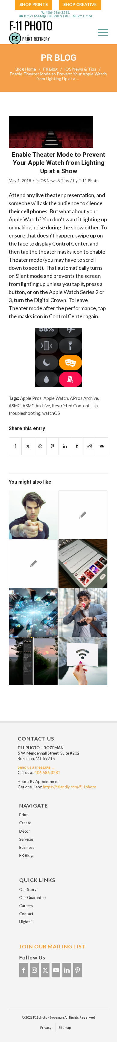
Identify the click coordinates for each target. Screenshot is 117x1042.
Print (23, 814)
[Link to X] (45, 970)
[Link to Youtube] (56, 970)
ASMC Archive (36, 405)
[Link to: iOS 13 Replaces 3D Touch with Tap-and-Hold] (33, 514)
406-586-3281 (58, 12)
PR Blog (58, 57)
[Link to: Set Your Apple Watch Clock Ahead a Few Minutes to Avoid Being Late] (82, 612)
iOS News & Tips (54, 180)
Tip (95, 405)
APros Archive (84, 398)
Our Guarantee (32, 897)
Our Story (28, 889)
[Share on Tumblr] (77, 446)
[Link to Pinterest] (77, 970)
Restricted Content (71, 405)
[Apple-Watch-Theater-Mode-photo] (51, 132)
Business (26, 847)
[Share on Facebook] (15, 446)
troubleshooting (24, 413)
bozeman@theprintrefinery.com (58, 16)
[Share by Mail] (102, 446)
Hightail (25, 921)
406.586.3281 (47, 772)
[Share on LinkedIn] (65, 446)
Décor (24, 831)
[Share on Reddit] (89, 446)
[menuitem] (33, 4)
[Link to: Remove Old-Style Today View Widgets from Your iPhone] (82, 563)
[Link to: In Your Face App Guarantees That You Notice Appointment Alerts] (82, 514)
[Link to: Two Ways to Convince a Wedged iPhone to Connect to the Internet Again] (82, 661)
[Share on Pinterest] (52, 446)
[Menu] (100, 32)
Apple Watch (56, 398)
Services (26, 839)
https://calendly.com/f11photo (69, 786)
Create (25, 822)
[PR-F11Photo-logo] (45, 32)
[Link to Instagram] (34, 970)
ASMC (15, 405)
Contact (26, 913)
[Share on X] (28, 446)
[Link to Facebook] (23, 970)
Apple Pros (31, 398)
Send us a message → (36, 767)
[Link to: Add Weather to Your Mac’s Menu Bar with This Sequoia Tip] (33, 563)
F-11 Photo (89, 180)
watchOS (51, 413)
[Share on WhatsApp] (40, 446)
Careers (26, 905)
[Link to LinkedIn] (66, 970)
